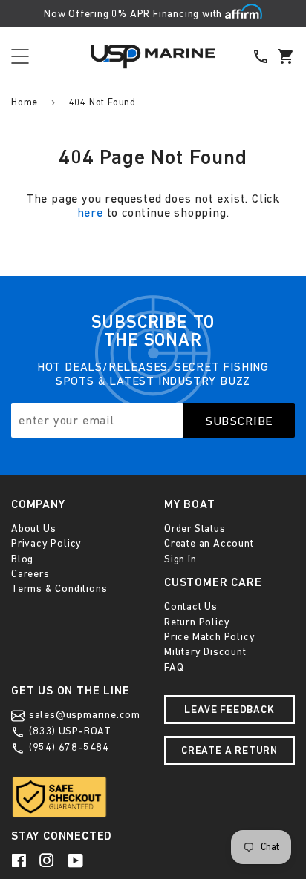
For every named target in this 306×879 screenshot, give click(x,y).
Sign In (180, 558)
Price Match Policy (209, 636)
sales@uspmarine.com (83, 714)
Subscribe (239, 420)
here (90, 212)
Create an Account (209, 543)
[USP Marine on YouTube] (76, 860)
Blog (22, 558)
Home (24, 102)
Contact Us (191, 606)
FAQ (173, 667)
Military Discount (205, 651)
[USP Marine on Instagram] (48, 860)
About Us (33, 528)
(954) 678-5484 (67, 747)
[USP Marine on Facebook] (20, 860)
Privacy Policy (46, 543)
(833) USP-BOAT (68, 731)
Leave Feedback (229, 709)
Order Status (195, 528)
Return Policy (197, 622)
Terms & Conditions (59, 588)
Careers (30, 573)
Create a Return (229, 750)
